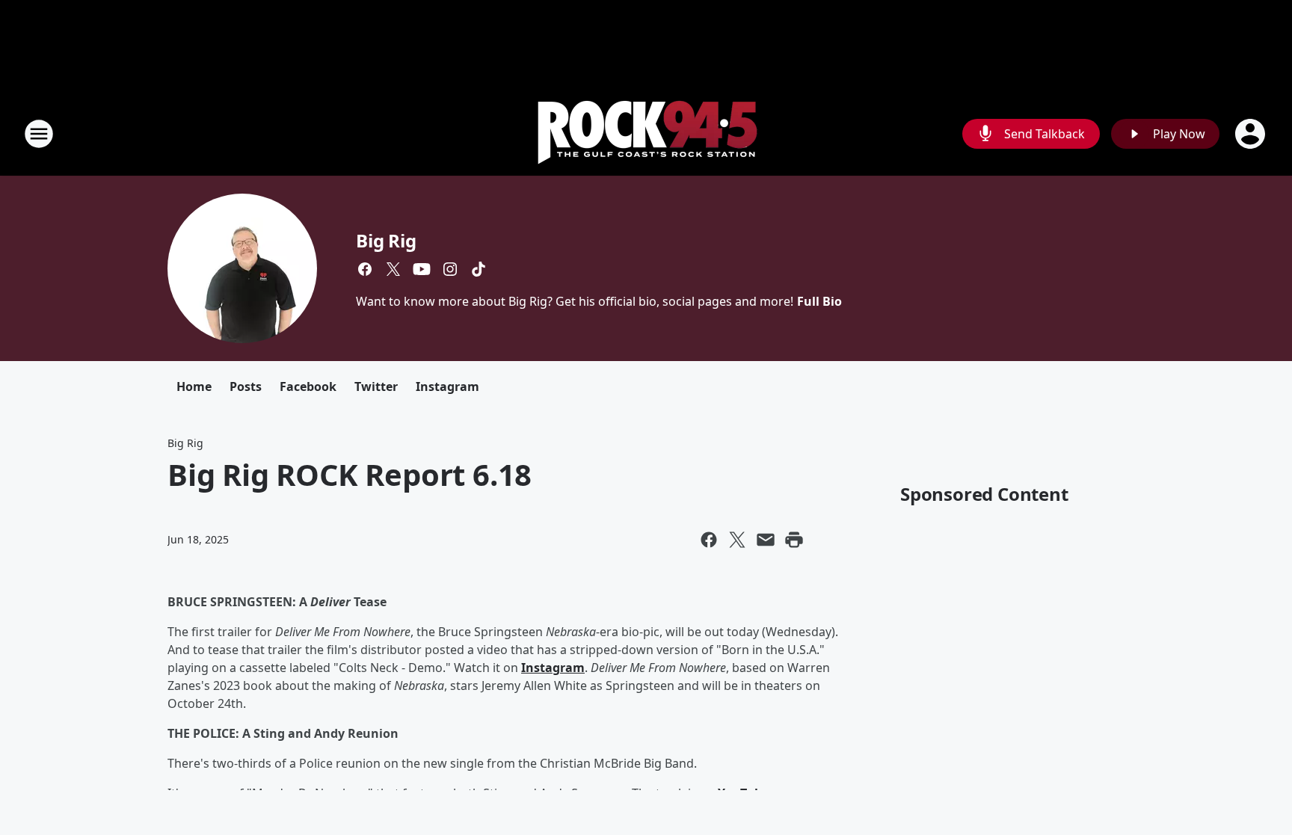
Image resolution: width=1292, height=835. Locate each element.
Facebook (308, 386)
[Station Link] (646, 133)
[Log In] (1251, 134)
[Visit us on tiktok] (478, 269)
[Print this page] (794, 539)
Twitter (376, 386)
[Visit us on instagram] (450, 269)
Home (194, 386)
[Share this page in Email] (765, 539)
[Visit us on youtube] (422, 269)
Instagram (447, 386)
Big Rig (386, 240)
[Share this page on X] (737, 539)
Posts (246, 386)
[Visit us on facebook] (365, 269)
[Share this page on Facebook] (708, 539)
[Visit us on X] (393, 269)
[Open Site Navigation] (39, 134)
